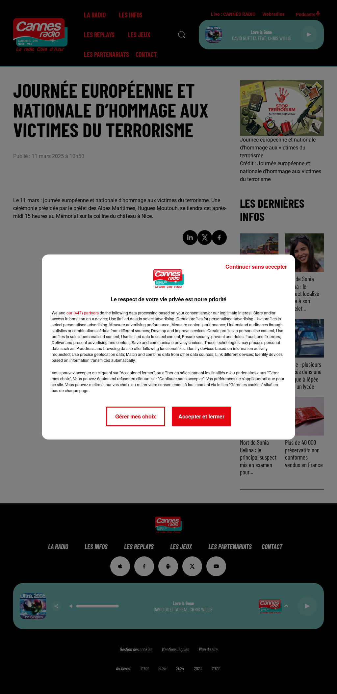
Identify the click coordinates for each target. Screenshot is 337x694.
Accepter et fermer (201, 416)
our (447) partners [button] (82, 312)
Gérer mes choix (135, 416)
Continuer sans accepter (256, 266)
